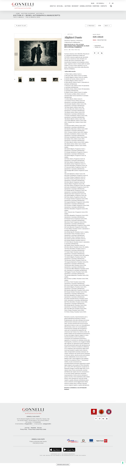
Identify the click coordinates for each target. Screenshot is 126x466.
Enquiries (98, 45)
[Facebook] (98, 53)
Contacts (103, 6)
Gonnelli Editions (86, 6)
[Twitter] (101, 53)
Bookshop (75, 6)
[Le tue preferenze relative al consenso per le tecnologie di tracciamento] (123, 463)
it (109, 3)
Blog (92, 3)
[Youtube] (106, 418)
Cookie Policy (39, 429)
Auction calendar (28, 13)
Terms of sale (99, 47)
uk (113, 3)
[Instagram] (99, 418)
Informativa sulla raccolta (63, 464)
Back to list (22, 25)
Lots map (27, 427)
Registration (102, 40)
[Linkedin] (103, 418)
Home (18, 13)
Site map (39, 427)
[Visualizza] (56, 449)
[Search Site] (111, 6)
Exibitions (96, 6)
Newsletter (33, 427)
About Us (53, 6)
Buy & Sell (60, 6)
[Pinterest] (94, 53)
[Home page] (23, 5)
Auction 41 (40, 13)
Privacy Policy (23, 429)
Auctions (68, 6)
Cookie (44, 429)
